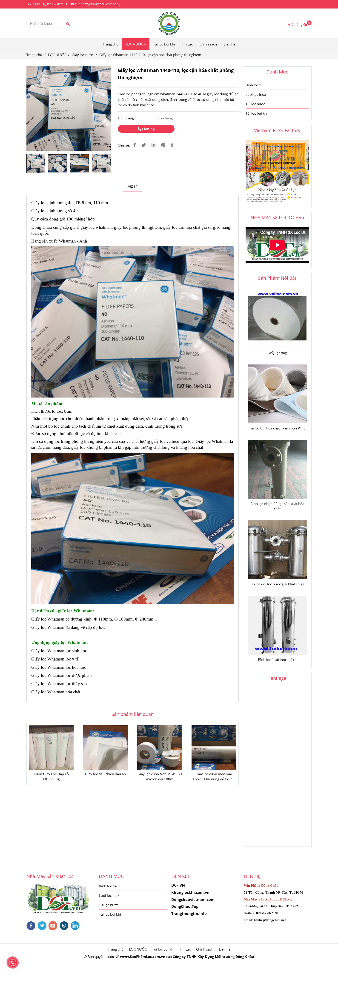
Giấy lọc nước (82, 54)
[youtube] (53, 925)
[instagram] (64, 925)
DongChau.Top (184, 906)
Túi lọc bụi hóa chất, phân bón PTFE (277, 428)
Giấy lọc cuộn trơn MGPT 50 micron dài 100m (159, 776)
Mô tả (132, 186)
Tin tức (187, 44)
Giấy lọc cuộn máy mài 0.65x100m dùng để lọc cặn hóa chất (214, 777)
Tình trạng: (127, 118)
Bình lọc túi (255, 85)
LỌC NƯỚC (134, 44)
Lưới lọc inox (256, 94)
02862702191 (57, 4)
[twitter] (41, 925)
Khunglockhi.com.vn (190, 892)
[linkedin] (75, 925)
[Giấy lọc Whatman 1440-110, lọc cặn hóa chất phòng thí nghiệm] (169, 23)
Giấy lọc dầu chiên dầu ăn (105, 774)
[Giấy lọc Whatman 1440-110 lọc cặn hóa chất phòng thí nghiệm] (68, 108)
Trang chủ (110, 44)
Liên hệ (229, 44)
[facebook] (30, 925)
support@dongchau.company (97, 4)
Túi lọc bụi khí (164, 44)
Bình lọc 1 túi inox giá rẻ (277, 659)
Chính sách (208, 44)
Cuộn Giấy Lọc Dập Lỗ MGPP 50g (51, 776)
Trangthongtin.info (189, 913)
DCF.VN (178, 885)
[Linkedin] (153, 145)
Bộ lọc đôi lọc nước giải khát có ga (277, 584)
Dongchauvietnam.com (193, 899)
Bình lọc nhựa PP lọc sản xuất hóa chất (277, 506)
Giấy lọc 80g (277, 352)
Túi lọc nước (255, 104)
